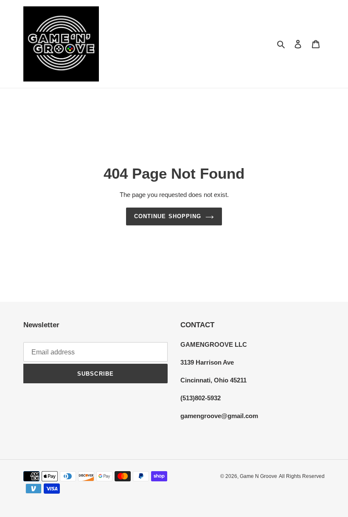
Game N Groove (258, 476)
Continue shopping (167, 216)
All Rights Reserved (302, 476)
